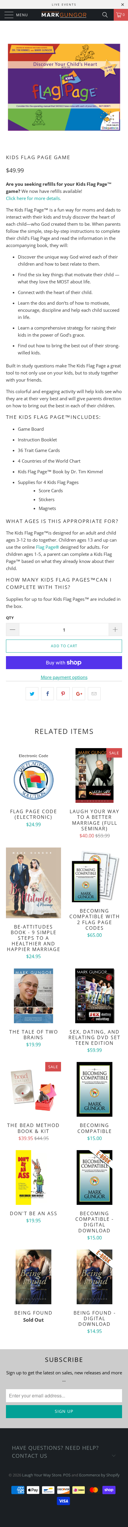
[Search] (107, 14)
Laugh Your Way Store (41, 1475)
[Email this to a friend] (94, 693)
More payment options (64, 677)
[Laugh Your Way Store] (64, 15)
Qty (10, 617)
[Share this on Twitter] (32, 693)
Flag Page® (47, 547)
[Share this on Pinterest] (63, 693)
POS (67, 1475)
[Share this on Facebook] (47, 693)
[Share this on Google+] (78, 693)
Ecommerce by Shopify (99, 1475)
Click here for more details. (33, 198)
